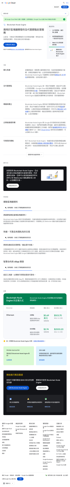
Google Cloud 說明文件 (48, 431)
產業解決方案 (32, 445)
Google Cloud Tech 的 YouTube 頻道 (62, 450)
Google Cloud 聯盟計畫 (48, 427)
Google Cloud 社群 (61, 465)
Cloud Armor (45, 130)
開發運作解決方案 (34, 448)
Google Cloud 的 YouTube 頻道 (60, 446)
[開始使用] (12, 407)
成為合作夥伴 (60, 432)
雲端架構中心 (46, 451)
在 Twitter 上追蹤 (61, 454)
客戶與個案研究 (6, 445)
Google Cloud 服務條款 (28, 475)
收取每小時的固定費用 (45, 143)
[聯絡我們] (56, 7)
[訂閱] (20, 479)
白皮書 (4, 450)
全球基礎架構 (5, 439)
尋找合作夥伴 (60, 429)
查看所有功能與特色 (34, 155)
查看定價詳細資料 (38, 341)
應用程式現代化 (33, 432)
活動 (57, 434)
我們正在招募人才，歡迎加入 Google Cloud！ (61, 461)
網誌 (3, 453)
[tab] (17, 208)
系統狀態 (45, 466)
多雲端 (4, 437)
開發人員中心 (60, 440)
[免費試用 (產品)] (10, 45)
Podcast (58, 437)
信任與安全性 (5, 431)
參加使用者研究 (60, 456)
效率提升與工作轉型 (34, 443)
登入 (67, 3)
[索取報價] (42, 360)
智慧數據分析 (32, 434)
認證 (44, 456)
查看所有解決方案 (34, 454)
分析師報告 (5, 448)
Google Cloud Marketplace (46, 439)
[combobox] (8, 483)
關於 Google (5, 475)
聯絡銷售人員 (60, 426)
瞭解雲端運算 (46, 443)
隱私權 (12, 475)
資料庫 (31, 429)
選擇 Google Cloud (7, 428)
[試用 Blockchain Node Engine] (17, 388)
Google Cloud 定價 (20, 426)
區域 (62, 107)
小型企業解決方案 (34, 451)
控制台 (57, 75)
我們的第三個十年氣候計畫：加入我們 (58, 475)
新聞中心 (58, 443)
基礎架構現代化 (33, 426)
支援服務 (45, 445)
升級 (35, 91)
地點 (3, 442)
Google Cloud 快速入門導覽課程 (48, 435)
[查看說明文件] (13, 186)
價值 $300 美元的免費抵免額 (17, 49)
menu (2, 3)
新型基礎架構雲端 (7, 434)
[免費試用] (65, 7)
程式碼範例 (46, 448)
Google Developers (48, 459)
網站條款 (17, 475)
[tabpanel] (35, 220)
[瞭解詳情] (30, 407)
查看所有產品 (19, 433)
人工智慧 (31, 437)
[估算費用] (9, 360)
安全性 (31, 440)
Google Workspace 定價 (21, 429)
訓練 (44, 454)
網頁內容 (5, 13)
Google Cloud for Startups (47, 462)
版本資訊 (45, 469)
